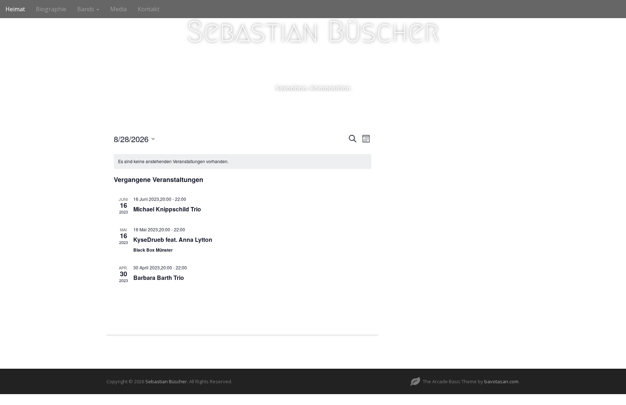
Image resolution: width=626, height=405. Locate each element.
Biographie (51, 9)
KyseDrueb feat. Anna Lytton (172, 239)
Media (118, 9)
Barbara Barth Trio (158, 277)
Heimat (15, 9)
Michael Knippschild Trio (167, 209)
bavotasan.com (501, 381)
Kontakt (148, 9)
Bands (86, 9)
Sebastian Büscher (313, 31)
